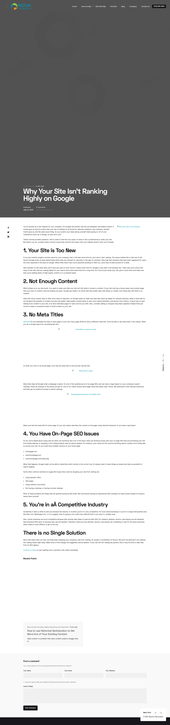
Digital (46, 627)
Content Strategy (37, 627)
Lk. (163, 355)
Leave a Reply (28, 686)
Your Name (27, 671)
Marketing (53, 627)
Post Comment (30, 708)
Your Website (110, 671)
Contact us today (29, 550)
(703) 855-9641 (159, 6)
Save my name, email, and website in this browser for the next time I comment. (50, 682)
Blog (28, 627)
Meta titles (27, 322)
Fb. (163, 360)
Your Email (68, 671)
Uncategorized (28, 186)
